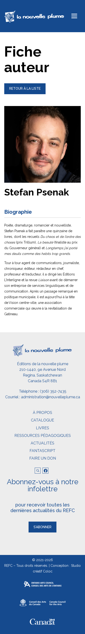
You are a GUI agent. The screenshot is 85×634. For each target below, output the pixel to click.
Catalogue (42, 420)
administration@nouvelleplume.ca (50, 397)
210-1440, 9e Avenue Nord (42, 369)
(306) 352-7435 (53, 391)
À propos (42, 412)
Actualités (42, 443)
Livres (42, 428)
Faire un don (42, 458)
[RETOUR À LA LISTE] (25, 93)
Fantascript (42, 450)
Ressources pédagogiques (42, 435)
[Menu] (74, 15)
